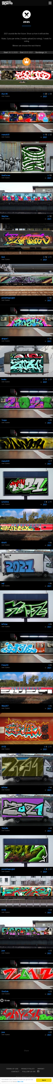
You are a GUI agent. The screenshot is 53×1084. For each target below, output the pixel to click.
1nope (4, 420)
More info (20, 1081)
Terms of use (12, 1069)
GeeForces (6, 175)
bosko (4, 379)
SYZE (4, 747)
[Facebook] (38, 1071)
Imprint (40, 1069)
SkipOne (5, 216)
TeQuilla (5, 828)
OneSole (5, 991)
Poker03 (5, 665)
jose (3, 951)
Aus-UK (5, 94)
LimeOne (5, 502)
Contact (15, 1071)
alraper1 (5, 339)
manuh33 (5, 135)
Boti (3, 257)
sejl (3, 583)
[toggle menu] (50, 3)
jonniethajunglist (8, 298)
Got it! (44, 1080)
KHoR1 (4, 543)
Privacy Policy (27, 1069)
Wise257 (5, 706)
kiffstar (5, 624)
